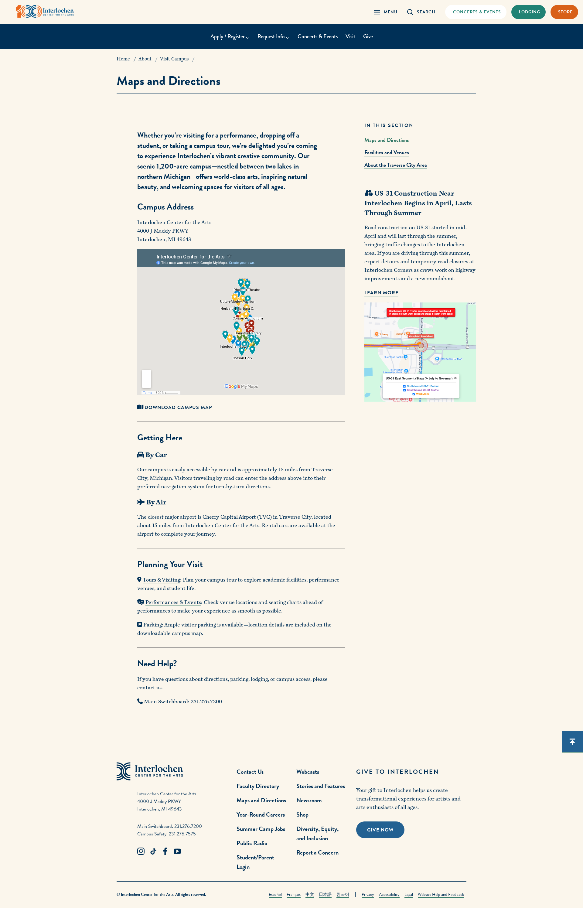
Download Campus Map (178, 407)
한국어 (342, 894)
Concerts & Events (318, 36)
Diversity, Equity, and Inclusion (317, 833)
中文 (309, 894)
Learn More (381, 292)
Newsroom (309, 800)
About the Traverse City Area (395, 165)
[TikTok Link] (153, 851)
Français (294, 894)
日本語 (325, 894)
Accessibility (389, 894)
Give (368, 36)
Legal (408, 894)
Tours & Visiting (161, 579)
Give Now (380, 830)
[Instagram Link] (141, 851)
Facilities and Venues (386, 152)
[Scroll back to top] (572, 742)
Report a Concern (317, 852)
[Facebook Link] (165, 851)
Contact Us (250, 771)
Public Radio (252, 843)
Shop (302, 814)
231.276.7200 (206, 701)
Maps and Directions (386, 140)
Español (275, 894)
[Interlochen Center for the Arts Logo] (45, 11)
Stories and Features (320, 785)
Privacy (368, 894)
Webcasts (307, 771)
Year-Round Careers (261, 814)
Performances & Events (173, 602)
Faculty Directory (258, 785)
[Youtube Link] (177, 851)
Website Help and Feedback (441, 894)
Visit (350, 36)
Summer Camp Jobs (261, 828)
